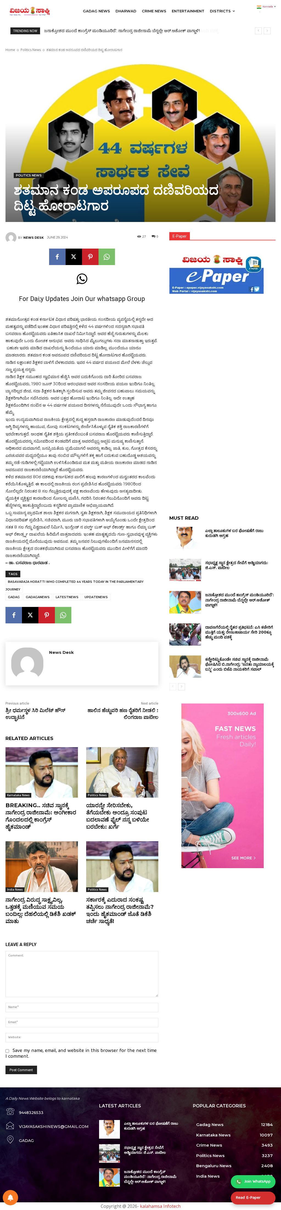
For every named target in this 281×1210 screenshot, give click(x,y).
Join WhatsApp (258, 1181)
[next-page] (181, 686)
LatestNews (67, 597)
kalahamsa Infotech (160, 1206)
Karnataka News (18, 795)
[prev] (258, 30)
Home (10, 49)
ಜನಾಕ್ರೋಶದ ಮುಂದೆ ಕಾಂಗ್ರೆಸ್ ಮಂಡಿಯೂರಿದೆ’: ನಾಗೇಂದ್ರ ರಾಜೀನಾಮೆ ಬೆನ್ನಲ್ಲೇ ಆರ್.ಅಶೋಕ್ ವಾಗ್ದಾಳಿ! (239, 599)
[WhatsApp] (107, 257)
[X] (74, 257)
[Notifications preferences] (10, 1197)
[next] (267, 30)
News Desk (33, 238)
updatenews (96, 597)
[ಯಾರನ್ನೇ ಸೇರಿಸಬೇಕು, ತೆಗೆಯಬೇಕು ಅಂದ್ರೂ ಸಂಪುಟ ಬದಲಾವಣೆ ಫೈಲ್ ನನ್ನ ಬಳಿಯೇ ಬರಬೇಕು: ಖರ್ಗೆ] (122, 772)
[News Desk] (11, 237)
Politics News (31, 49)
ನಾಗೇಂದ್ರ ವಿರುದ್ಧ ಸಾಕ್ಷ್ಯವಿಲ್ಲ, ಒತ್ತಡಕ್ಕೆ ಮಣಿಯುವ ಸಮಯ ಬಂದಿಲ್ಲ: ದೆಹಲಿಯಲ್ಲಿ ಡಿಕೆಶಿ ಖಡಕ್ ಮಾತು (40, 910)
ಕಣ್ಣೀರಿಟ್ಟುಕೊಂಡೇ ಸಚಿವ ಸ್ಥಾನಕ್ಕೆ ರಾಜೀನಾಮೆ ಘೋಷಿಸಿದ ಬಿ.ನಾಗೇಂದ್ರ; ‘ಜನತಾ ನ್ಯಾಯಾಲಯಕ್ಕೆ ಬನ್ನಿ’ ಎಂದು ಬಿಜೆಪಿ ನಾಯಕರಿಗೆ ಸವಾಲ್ (239, 664)
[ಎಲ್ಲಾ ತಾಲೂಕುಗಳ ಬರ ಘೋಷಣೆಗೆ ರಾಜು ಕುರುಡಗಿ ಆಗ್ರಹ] (185, 538)
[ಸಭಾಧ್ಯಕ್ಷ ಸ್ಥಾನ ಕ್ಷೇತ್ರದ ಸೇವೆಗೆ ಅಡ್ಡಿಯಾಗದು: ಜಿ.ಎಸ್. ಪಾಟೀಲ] (185, 570)
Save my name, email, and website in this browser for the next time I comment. (81, 1054)
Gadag (14, 597)
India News (15, 889)
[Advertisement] (222, 334)
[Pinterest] (90, 257)
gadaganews (38, 597)
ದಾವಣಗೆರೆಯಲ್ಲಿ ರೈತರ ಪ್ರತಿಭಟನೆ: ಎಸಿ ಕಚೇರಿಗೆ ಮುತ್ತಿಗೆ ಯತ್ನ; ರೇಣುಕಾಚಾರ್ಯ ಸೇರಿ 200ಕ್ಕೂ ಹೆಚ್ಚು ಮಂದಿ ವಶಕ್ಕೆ (128, 30)
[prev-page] (172, 686)
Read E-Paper (248, 1197)
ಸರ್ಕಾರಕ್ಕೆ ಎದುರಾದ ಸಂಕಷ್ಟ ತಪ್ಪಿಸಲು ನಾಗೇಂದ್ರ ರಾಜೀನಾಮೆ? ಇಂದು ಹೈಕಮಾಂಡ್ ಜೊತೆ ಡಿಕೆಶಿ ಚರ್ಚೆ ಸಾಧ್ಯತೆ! (120, 910)
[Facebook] (57, 257)
